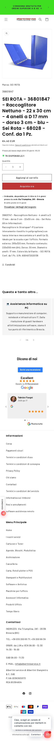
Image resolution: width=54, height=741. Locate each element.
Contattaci (11, 484)
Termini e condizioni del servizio (22, 491)
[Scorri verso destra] (33, 340)
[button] (6, 19)
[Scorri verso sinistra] (20, 340)
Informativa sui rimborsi (18, 498)
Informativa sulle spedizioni (23, 734)
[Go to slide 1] (25, 420)
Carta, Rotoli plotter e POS (19, 570)
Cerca (9, 443)
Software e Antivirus (16, 584)
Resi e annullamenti (16, 504)
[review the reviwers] (11, 407)
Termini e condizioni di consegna (23, 464)
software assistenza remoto (20, 511)
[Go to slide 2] (27, 420)
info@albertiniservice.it (27, 663)
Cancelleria (11, 564)
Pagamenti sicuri (14, 450)
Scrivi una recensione (30, 369)
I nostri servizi (13, 537)
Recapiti (41, 734)
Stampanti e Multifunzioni (19, 577)
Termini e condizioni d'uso (19, 457)
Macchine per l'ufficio (17, 591)
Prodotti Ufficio (14, 604)
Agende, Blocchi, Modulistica (21, 550)
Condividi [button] (10, 264)
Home (9, 530)
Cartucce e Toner (14, 544)
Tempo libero (12, 611)
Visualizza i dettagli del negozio (20, 207)
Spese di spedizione (22, 145)
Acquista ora (27, 186)
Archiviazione (13, 557)
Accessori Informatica (17, 598)
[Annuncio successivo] (48, 7)
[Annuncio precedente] (5, 7)
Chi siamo (11, 477)
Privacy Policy (13, 471)
